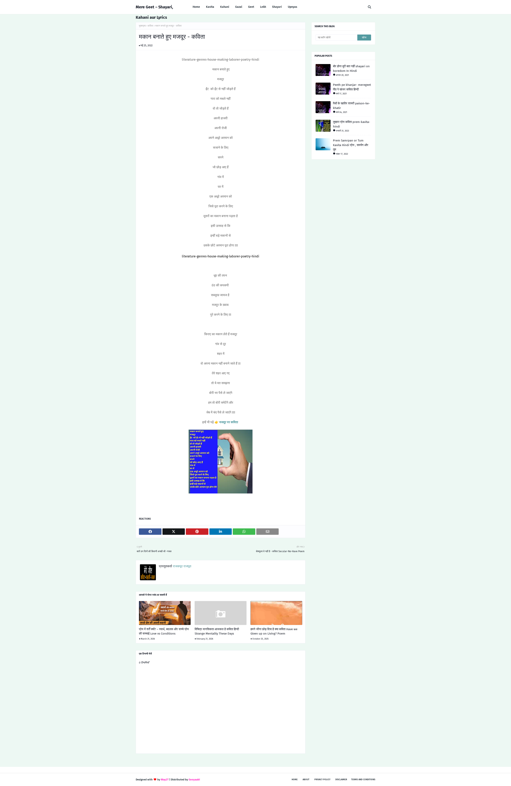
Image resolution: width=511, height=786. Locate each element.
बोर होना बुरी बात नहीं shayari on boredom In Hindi (351, 68)
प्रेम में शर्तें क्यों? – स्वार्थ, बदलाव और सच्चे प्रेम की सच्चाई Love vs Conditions (164, 631)
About (306, 779)
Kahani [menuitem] (224, 7)
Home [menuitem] (196, 7)
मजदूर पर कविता (228, 422)
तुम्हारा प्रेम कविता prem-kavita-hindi (351, 124)
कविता (150, 25)
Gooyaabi (194, 779)
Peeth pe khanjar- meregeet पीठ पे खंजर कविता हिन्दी (352, 87)
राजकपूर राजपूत (181, 566)
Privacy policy (322, 779)
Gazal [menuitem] (238, 7)
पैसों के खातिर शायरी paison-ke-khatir (351, 106)
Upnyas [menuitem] (292, 7)
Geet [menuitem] (251, 7)
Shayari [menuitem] (277, 7)
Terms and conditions (363, 779)
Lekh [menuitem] (263, 7)
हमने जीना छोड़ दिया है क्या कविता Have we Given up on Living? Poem (274, 631)
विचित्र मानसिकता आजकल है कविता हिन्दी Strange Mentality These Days (217, 631)
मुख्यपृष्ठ (142, 25)
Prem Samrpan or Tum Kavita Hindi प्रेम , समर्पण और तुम (350, 145)
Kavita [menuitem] (210, 7)
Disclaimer (341, 779)
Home (295, 779)
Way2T (165, 779)
